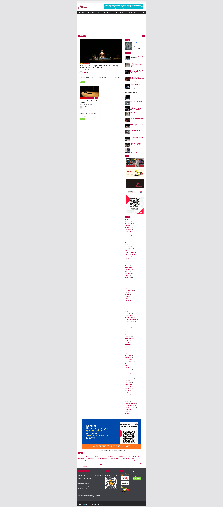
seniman (106, 461)
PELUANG (115, 12)
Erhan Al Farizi (128, 284)
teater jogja (100, 464)
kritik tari (94, 458)
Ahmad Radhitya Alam (129, 248)
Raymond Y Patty (128, 327)
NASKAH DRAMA (129, 12)
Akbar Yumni (127, 367)
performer (131, 458)
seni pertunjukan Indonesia (126, 461)
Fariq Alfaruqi (127, 395)
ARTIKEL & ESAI (107, 12)
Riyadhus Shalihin (128, 300)
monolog (108, 458)
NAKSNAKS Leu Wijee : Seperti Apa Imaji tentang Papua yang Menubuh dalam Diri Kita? (137, 126)
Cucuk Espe (136, 122)
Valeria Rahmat (128, 325)
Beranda (134, 471)
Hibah (130, 456)
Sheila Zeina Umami (129, 323)
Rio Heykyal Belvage (129, 304)
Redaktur (86, 72)
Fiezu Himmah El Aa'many (130, 254)
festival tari (110, 456)
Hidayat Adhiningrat (137, 109)
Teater (96, 97)
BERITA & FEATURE (91, 12)
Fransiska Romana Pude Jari (130, 407)
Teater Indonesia (87, 464)
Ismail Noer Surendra (129, 388)
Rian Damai (127, 309)
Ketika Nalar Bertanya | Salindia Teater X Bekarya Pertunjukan (139, 44)
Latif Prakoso (127, 380)
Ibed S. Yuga (127, 401)
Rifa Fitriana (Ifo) (128, 283)
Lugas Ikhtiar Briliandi (129, 269)
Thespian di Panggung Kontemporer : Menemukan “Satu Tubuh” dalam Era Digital (137, 120)
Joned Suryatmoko (128, 273)
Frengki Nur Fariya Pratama (130, 252)
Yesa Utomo (127, 292)
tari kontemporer (138, 461)
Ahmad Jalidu (127, 265)
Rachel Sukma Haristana (129, 321)
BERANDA (84, 12)
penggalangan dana (126, 458)
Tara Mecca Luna (128, 267)
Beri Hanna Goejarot (129, 261)
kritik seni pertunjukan (89, 458)
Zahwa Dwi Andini (128, 413)
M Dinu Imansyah (128, 223)
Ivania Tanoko (128, 386)
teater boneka (80, 464)
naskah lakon (112, 458)
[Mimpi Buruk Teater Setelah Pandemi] (89, 91)
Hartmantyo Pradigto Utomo (130, 403)
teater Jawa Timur (95, 464)
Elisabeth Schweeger (129, 371)
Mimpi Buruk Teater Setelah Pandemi (89, 101)
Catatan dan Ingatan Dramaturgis (136, 137)
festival (101, 456)
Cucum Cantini (128, 344)
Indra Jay (127, 392)
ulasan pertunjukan (126, 464)
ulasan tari (135, 464)
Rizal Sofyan (127, 244)
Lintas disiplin (104, 458)
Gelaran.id (120, 456)
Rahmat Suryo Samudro (129, 281)
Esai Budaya (93, 456)
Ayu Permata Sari (128, 355)
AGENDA (122, 12)
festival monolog (105, 456)
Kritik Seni (84, 458)
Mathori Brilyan (128, 237)
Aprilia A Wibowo (128, 359)
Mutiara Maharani (128, 296)
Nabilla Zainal (127, 298)
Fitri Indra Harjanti (128, 409)
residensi (95, 461)
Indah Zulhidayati (128, 394)
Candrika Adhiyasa (128, 336)
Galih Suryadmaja (128, 277)
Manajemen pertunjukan (89, 97)
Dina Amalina (136, 96)
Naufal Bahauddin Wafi (129, 305)
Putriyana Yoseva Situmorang (130, 319)
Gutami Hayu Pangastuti (129, 405)
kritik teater (99, 458)
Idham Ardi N (127, 399)
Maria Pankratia (128, 334)
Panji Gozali (127, 307)
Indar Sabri (127, 250)
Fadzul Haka (127, 353)
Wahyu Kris (127, 271)
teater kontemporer (108, 464)
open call (117, 458)
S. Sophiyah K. (127, 330)
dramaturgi (88, 456)
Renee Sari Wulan (128, 227)
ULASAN (99, 12)
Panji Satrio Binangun (129, 311)
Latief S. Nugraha (128, 382)
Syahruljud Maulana (129, 263)
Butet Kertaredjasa (128, 351)
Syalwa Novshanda (128, 286)
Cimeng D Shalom (128, 350)
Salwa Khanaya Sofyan (129, 290)
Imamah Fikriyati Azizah (129, 397)
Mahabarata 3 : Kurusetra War (136, 143)
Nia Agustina (136, 138)
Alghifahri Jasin (128, 365)
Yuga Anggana (128, 258)
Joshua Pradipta (128, 384)
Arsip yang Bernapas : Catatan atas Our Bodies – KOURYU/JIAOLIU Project (136, 114)
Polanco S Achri (132, 135)
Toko (135, 12)
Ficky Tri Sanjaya (137, 144)
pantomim (121, 458)
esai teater (97, 456)
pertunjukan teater (85, 461)
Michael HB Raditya (129, 233)
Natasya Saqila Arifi (129, 302)
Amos (126, 363)
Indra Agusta (127, 376)
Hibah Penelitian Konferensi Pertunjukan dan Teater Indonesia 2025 (136, 150)
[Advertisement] (111, 26)
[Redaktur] (81, 72)
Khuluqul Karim (128, 332)
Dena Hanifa (127, 342)
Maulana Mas (127, 256)
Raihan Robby (127, 225)
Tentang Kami (135, 476)
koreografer (135, 456)
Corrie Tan (127, 348)
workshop (85, 466)
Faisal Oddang (128, 373)
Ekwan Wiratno (89, 104)
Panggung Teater (86, 63)
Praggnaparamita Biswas (130, 317)
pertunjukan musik (136, 458)
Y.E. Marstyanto (128, 246)
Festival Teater (115, 456)
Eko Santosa (127, 275)
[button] (95, 12)
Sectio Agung (127, 294)
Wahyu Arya (127, 288)
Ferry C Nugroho (128, 411)
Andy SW (127, 240)
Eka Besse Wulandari (129, 338)
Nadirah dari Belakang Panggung (136, 95)
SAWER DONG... (136, 478)
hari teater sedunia (126, 456)
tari (131, 461)
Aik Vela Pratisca (128, 369)
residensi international (101, 461)
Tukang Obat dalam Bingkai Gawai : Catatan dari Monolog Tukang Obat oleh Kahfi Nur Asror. (99, 66)
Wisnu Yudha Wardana (129, 260)
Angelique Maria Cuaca (129, 361)
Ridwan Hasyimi (90, 69)
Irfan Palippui (127, 390)
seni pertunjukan (115, 461)
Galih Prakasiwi (128, 279)
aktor (79, 456)
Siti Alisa (126, 328)
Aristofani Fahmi (128, 357)
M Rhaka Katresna (128, 374)
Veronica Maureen (128, 315)
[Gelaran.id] (79, 12)
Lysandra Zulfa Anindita (129, 378)
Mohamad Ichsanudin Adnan (130, 238)
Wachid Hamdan (128, 313)
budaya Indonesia (83, 456)
